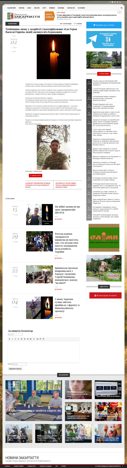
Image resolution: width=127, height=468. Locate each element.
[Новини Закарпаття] (25, 16)
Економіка (61, 8)
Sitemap (64, 466)
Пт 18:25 (89, 132)
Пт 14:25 (89, 201)
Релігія (68, 435)
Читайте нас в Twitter (104, 25)
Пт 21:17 (89, 90)
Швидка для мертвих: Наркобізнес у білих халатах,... (47, 438)
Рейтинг (79, 23)
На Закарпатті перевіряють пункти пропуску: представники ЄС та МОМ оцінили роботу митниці (105, 209)
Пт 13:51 (89, 209)
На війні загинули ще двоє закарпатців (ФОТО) (67, 209)
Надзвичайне (11, 8)
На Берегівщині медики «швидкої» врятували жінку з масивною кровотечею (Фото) (104, 98)
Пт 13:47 (89, 216)
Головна (7, 466)
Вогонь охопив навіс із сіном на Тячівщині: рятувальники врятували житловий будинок (105, 172)
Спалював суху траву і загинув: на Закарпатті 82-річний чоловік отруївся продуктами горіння (106, 193)
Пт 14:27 (89, 193)
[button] (9, 339)
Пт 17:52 (89, 142)
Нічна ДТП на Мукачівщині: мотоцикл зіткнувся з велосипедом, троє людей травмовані (106, 216)
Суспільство (71, 8)
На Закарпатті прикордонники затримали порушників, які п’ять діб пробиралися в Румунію (37, 185)
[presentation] (9, 339)
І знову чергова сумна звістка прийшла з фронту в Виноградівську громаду (67, 305)
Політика (21, 8)
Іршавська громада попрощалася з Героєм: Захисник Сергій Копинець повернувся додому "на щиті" (66, 275)
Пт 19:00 (89, 114)
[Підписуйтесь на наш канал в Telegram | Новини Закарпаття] (104, 39)
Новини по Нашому (45, 466)
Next (121, 12)
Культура (36, 8)
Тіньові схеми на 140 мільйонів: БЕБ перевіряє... (109, 395)
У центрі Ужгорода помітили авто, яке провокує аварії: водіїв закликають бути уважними (106, 90)
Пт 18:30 (89, 122)
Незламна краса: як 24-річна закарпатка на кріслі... (17, 438)
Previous (118, 12)
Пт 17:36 (89, 157)
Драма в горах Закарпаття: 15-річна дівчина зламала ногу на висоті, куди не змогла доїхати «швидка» (106, 150)
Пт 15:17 (89, 179)
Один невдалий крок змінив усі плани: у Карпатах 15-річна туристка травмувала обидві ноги (106, 201)
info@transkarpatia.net (44, 461)
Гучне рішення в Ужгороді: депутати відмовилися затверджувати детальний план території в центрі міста (86, 16)
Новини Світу (32, 466)
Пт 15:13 (89, 185)
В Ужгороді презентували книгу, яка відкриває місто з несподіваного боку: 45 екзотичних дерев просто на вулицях (107, 185)
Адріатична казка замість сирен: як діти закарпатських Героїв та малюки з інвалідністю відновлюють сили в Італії (106, 114)
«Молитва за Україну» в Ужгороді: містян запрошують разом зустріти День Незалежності (106, 164)
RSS (56, 466)
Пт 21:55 (89, 83)
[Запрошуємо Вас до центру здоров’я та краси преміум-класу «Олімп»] (104, 237)
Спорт (44, 8)
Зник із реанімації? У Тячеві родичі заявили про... (77, 394)
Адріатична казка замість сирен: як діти (34, 411)
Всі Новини (81, 8)
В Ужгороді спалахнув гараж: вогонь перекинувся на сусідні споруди (105, 179)
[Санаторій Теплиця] (104, 268)
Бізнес (29, 8)
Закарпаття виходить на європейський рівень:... (78, 417)
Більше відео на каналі (106, 295)
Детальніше (59, 219)
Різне (98, 435)
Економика (69, 413)
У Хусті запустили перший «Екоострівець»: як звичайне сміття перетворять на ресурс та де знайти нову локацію (105, 132)
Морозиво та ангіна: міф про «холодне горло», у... (108, 439)
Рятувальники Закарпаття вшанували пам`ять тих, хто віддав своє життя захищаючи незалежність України (66, 242)
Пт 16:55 (89, 172)
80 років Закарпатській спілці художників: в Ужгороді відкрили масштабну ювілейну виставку (104, 106)
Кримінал (52, 8)
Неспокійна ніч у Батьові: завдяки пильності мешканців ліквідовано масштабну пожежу (66, 185)
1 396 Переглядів (66, 23)
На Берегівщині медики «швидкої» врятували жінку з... (107, 416)
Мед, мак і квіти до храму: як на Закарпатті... (78, 439)
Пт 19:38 (89, 106)
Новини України (18, 466)
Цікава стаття (36, 175)
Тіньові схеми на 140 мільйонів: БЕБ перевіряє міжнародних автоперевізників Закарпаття (106, 83)
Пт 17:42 (89, 150)
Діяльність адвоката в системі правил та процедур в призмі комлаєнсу (107, 157)
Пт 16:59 (89, 164)
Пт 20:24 (89, 98)
